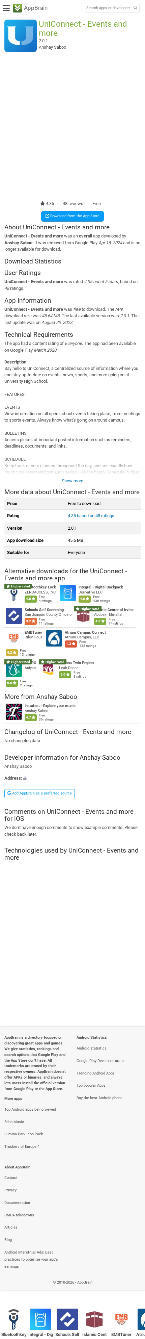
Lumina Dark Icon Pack (23, 1134)
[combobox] (108, 8)
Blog (8, 1240)
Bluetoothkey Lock (40, 587)
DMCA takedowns (19, 1215)
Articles (11, 1227)
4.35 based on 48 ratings (91, 515)
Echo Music (14, 1122)
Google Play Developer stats (100, 1061)
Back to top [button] (131, 1289)
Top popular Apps (91, 1085)
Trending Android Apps (96, 1073)
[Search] (135, 8)
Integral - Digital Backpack (101, 587)
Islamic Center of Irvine (114, 610)
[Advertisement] (72, 126)
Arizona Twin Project (76, 663)
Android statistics (92, 1048)
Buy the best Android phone (99, 1098)
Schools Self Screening (44, 610)
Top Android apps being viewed (30, 1109)
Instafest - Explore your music (50, 706)
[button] (72, 778)
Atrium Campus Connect (85, 632)
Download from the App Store (74, 216)
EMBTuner (33, 632)
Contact (11, 1178)
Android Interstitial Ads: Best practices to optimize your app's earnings (31, 1259)
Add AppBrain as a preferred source (41, 793)
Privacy (10, 1190)
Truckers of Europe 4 (21, 1146)
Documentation (17, 1203)
